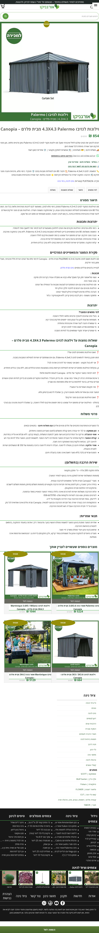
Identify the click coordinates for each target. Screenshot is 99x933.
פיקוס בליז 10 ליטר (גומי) (40, 833)
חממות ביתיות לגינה (88, 739)
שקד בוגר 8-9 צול (43, 836)
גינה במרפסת (18, 826)
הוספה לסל (49, 929)
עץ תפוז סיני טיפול (16, 836)
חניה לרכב (92, 744)
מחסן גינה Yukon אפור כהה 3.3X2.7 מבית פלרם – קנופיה (52, 826)
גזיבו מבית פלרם (67, 267)
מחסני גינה (92, 754)
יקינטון (93, 842)
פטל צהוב (92, 856)
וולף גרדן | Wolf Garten (86, 779)
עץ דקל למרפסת (17, 851)
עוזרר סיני (92, 831)
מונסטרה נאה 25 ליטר (40, 840)
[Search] (6, 16)
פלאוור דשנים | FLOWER (86, 789)
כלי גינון (93, 749)
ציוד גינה (61, 181)
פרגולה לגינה (91, 760)
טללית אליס (91, 846)
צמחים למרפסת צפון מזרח (13, 855)
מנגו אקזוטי (19, 833)
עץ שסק (46, 844)
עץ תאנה (46, 847)
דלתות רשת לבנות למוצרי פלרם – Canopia (59, 833)
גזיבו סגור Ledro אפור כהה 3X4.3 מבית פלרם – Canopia (53, 844)
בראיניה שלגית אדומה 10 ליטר (37, 826)
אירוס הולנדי (91, 860)
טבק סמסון (91, 853)
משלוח (53, 190)
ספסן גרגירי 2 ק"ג (69, 855)
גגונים (94, 708)
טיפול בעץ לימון (17, 829)
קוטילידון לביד (90, 838)
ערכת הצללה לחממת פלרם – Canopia (60, 829)
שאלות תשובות (67, 190)
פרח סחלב (19, 844)
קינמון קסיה (91, 835)
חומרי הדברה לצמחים (87, 734)
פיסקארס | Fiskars (88, 784)
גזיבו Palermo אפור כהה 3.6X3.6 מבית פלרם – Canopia (53, 847)
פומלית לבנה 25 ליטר (41, 851)
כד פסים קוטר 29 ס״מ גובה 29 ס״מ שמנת (32, 822)
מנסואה (93, 849)
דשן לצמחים (91, 718)
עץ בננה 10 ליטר (43, 829)
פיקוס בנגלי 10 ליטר (41, 855)
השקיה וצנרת (90, 728)
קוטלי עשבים (91, 765)
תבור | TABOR (90, 805)
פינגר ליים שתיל (17, 822)
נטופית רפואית (90, 827)
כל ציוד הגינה (91, 703)
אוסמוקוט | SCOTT (88, 774)
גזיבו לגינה (70, 181)
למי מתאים (92, 190)
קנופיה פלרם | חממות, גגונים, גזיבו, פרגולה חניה (77, 799)
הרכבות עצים (91, 723)
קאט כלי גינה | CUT (88, 794)
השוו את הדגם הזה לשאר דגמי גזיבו (82, 166)
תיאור (80, 190)
